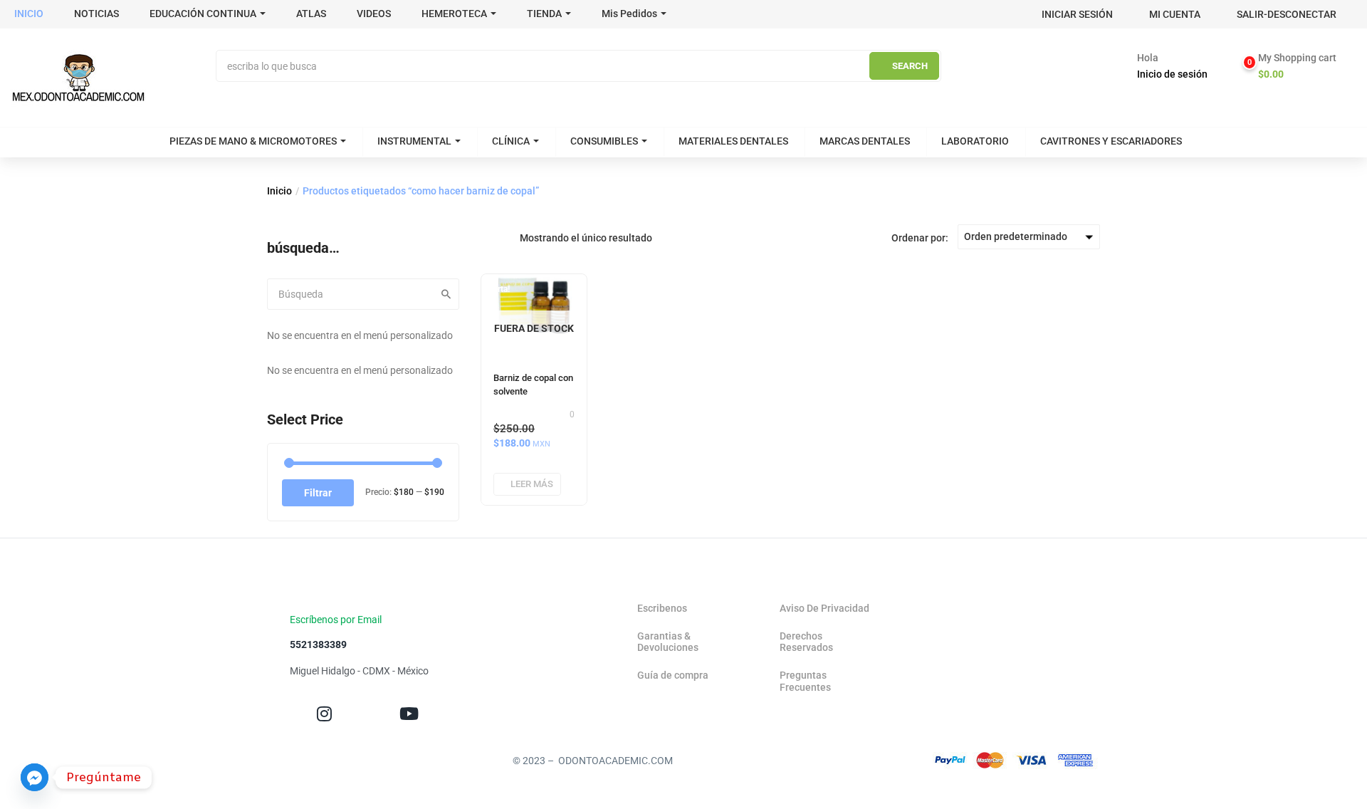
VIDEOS (374, 13)
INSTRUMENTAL (414, 141)
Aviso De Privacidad (824, 608)
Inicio (279, 191)
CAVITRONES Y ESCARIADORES (1111, 141)
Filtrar (318, 493)
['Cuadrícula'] (488, 237)
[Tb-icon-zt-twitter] (366, 714)
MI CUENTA (1174, 14)
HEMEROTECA (454, 13)
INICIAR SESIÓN (1077, 14)
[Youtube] (409, 714)
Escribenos (662, 608)
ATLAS (311, 13)
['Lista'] (508, 237)
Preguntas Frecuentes (805, 681)
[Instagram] (324, 714)
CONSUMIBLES (604, 141)
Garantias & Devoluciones (667, 642)
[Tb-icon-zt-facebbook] (282, 714)
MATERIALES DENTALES (733, 141)
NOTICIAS (96, 13)
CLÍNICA (511, 141)
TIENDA (544, 13)
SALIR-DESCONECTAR (1286, 14)
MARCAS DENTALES (864, 141)
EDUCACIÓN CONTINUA (203, 13)
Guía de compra (672, 675)
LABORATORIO (975, 141)
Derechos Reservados (806, 642)
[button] (1290, 66)
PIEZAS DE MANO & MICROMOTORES (253, 141)
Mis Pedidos (629, 13)
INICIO (28, 13)
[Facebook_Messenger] (34, 777)
